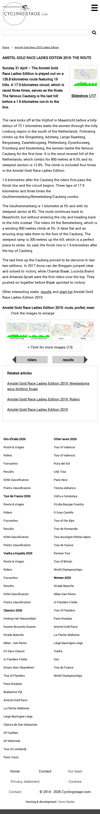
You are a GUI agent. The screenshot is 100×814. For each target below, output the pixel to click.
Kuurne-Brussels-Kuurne (19, 626)
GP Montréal (11, 741)
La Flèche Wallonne (16, 708)
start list (66, 291)
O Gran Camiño (63, 512)
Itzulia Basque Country (69, 504)
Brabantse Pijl (12, 692)
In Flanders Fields (15, 659)
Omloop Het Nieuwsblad (19, 618)
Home (5, 47)
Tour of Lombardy (15, 749)
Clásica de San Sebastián (20, 724)
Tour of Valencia (64, 447)
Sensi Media (66, 802)
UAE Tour (60, 471)
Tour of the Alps (64, 520)
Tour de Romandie (66, 529)
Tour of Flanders (14, 675)
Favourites (10, 463)
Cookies (75, 781)
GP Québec (10, 733)
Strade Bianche (13, 635)
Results (68, 359)
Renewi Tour (62, 553)
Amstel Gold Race (15, 700)
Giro (56, 659)
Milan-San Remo (65, 594)
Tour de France (63, 667)
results (46, 291)
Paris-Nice (60, 480)
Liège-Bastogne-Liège (18, 716)
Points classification (17, 488)
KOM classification (16, 480)
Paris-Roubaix (12, 684)
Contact (15, 791)
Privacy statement (25, 781)
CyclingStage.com (27, 13)
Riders (32, 359)
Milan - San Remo (15, 643)
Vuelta (58, 651)
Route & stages (13, 447)
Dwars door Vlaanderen (18, 667)
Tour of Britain (63, 561)
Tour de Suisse (63, 545)
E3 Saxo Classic (14, 651)
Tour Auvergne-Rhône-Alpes (72, 537)
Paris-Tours (11, 757)
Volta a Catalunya (65, 496)
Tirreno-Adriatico (65, 488)
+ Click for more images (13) (50, 347)
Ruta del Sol (62, 463)
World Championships (68, 569)
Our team (75, 771)
